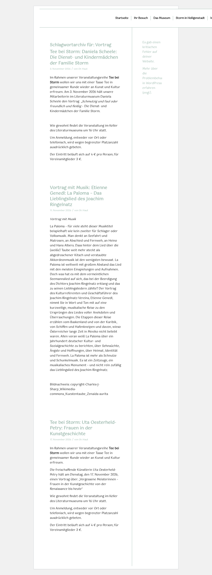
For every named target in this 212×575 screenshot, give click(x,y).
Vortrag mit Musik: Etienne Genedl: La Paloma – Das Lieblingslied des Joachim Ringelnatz (78, 196)
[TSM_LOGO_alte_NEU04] (82, 18)
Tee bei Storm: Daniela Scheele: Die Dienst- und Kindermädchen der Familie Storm (84, 57)
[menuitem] (122, 18)
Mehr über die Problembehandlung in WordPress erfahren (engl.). (157, 80)
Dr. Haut (83, 69)
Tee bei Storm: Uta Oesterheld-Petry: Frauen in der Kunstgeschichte (83, 428)
